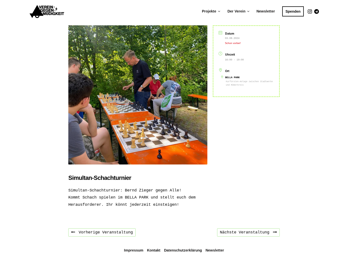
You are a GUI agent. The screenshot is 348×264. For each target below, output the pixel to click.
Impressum (133, 250)
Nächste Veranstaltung (244, 232)
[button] (218, 11)
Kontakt (153, 250)
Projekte (209, 11)
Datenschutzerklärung (183, 250)
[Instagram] (309, 11)
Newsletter (265, 11)
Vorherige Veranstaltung (106, 232)
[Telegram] (316, 11)
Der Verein (236, 11)
